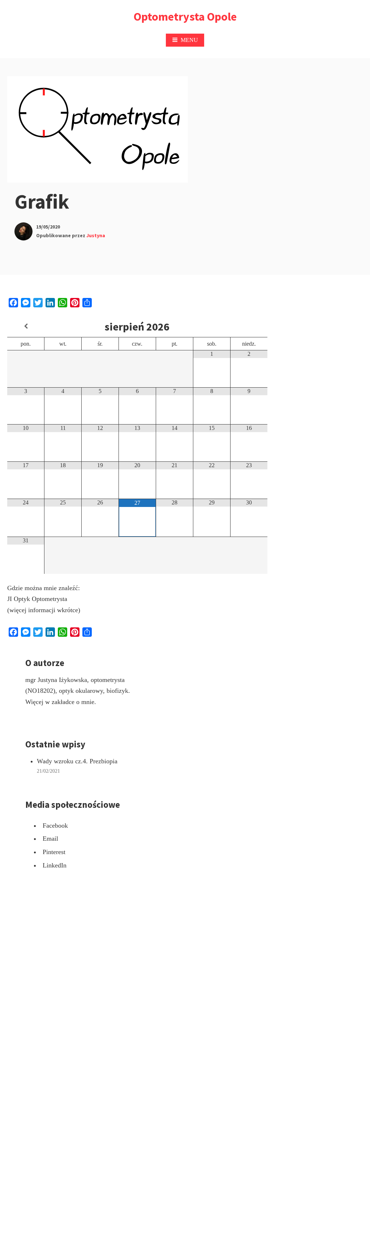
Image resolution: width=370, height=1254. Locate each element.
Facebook (55, 825)
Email (50, 838)
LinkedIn (54, 865)
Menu (189, 40)
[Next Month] (248, 326)
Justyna (95, 235)
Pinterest (54, 852)
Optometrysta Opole (185, 16)
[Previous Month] (25, 326)
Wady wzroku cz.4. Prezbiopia (77, 761)
